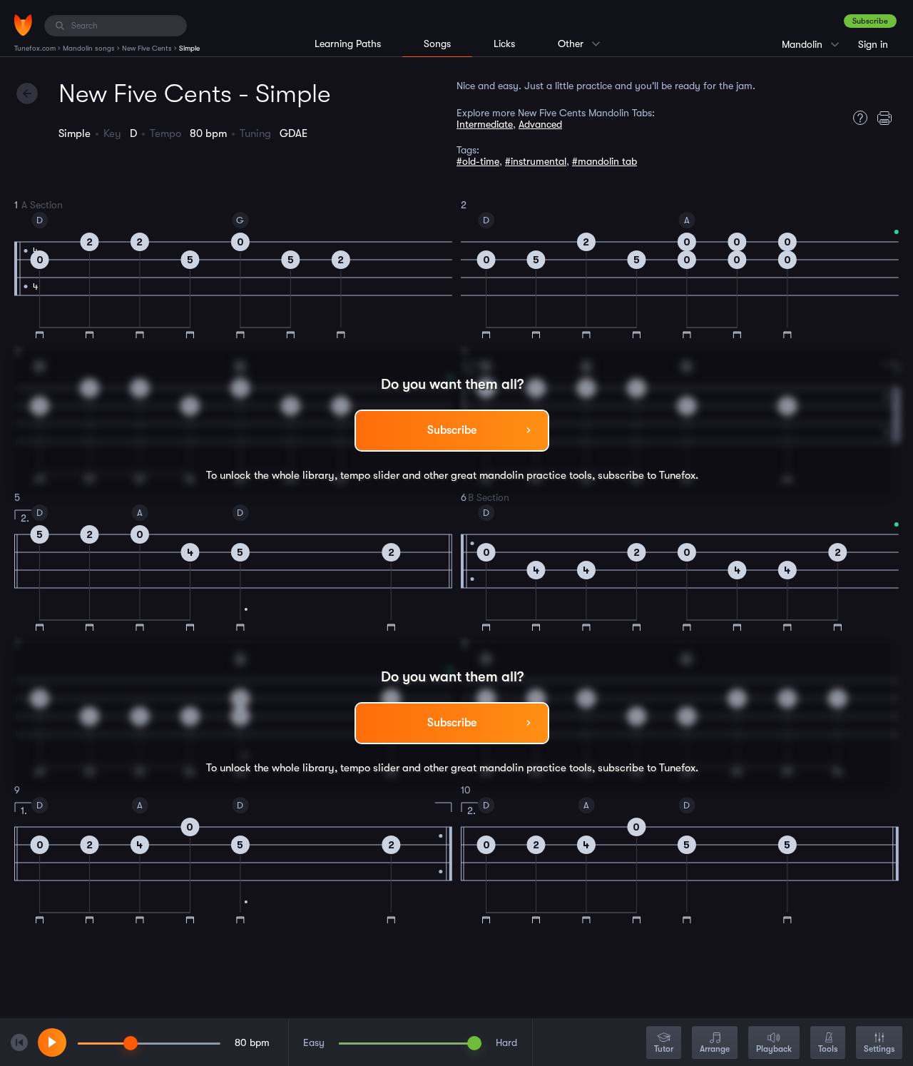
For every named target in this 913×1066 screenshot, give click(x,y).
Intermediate (484, 124)
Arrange (715, 1049)
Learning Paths (348, 43)
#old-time (477, 161)
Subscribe (870, 21)
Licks (504, 43)
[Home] (23, 25)
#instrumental (535, 161)
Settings (879, 1049)
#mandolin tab (604, 161)
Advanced (540, 124)
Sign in (873, 44)
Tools (827, 1049)
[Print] (888, 117)
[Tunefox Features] (856, 117)
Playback (774, 1049)
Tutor (663, 1049)
